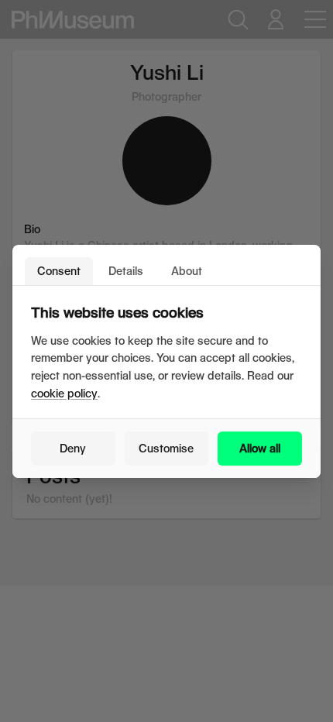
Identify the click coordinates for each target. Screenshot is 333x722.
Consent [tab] (59, 270)
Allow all (259, 448)
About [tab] (186, 270)
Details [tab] (125, 270)
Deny (73, 448)
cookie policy (64, 393)
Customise (166, 448)
